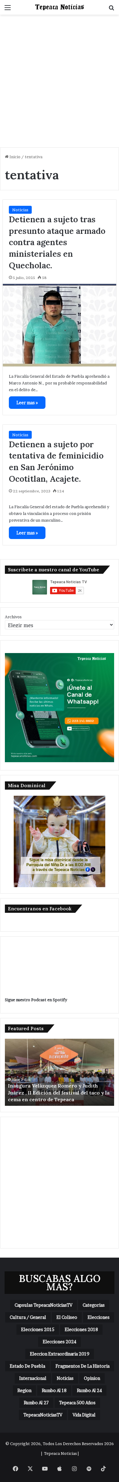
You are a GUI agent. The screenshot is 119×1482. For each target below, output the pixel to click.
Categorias (94, 1305)
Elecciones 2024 (59, 1341)
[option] (59, 1072)
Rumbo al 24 (89, 1390)
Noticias (20, 209)
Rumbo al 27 (36, 1402)
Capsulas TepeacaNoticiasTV (43, 1305)
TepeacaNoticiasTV (42, 1414)
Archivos (13, 616)
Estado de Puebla (27, 1366)
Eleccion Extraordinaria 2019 (59, 1353)
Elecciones (99, 1317)
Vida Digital (84, 1414)
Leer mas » (27, 402)
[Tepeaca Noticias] (59, 7)
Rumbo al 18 (54, 1390)
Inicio (14, 156)
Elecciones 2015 (37, 1329)
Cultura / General (28, 1317)
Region (24, 1390)
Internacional (32, 1378)
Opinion (92, 1378)
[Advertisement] (59, 83)
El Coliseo (66, 1317)
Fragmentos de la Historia (83, 1366)
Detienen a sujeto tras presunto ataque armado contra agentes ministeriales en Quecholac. (57, 242)
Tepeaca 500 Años (77, 1402)
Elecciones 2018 (81, 1329)
